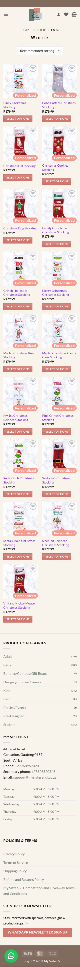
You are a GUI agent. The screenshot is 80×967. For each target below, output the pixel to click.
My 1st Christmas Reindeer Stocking (15, 418)
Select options (18, 118)
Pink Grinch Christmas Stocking (58, 418)
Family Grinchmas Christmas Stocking (55, 230)
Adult (7, 656)
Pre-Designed (13, 716)
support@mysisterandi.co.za (34, 777)
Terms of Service (15, 862)
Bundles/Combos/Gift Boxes (25, 673)
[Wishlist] (66, 14)
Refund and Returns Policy (23, 879)
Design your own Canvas (22, 682)
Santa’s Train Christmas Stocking (19, 543)
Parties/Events (14, 707)
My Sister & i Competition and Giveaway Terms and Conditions (39, 891)
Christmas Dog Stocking (19, 228)
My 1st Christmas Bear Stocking (19, 355)
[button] (6, 14)
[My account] (58, 14)
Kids (6, 690)
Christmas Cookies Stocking (55, 167)
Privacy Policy (14, 854)
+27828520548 (43, 771)
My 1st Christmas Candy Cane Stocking (59, 355)
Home (26, 30)
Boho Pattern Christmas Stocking (59, 105)
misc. (7, 699)
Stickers (9, 724)
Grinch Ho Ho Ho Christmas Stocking (16, 293)
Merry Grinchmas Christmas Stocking (55, 293)
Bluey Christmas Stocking (14, 105)
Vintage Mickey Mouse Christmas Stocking (19, 605)
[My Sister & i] (35, 14)
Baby (7, 665)
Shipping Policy (15, 871)
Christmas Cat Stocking (19, 166)
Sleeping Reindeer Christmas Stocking (55, 543)
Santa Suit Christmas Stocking (56, 480)
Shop (41, 30)
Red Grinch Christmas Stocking (18, 480)
